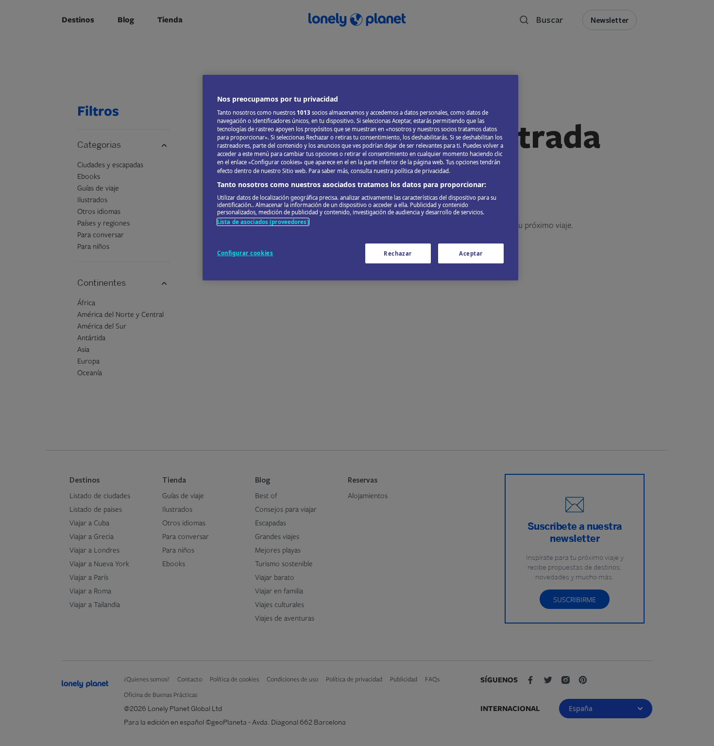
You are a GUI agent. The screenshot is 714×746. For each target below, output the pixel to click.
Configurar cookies (245, 253)
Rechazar (398, 253)
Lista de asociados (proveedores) (263, 222)
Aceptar (471, 253)
